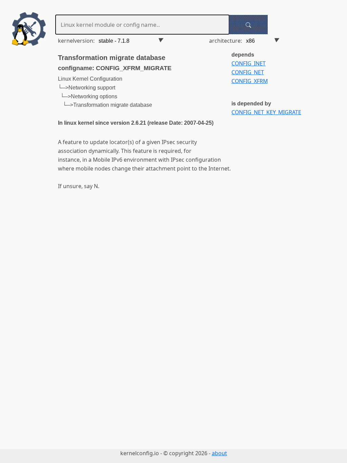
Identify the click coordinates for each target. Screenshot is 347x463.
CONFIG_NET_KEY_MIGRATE (266, 112)
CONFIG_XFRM (249, 81)
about (219, 453)
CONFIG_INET (248, 63)
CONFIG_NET (247, 72)
